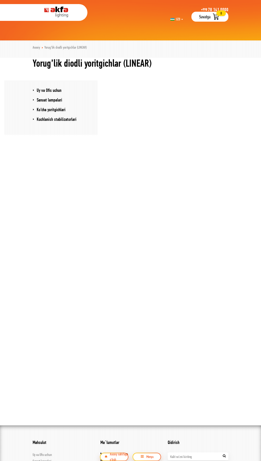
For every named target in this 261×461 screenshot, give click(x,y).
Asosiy (36, 47)
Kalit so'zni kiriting (181, 456)
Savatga (205, 16)
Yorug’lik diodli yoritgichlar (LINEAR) (65, 47)
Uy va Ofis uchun (42, 454)
